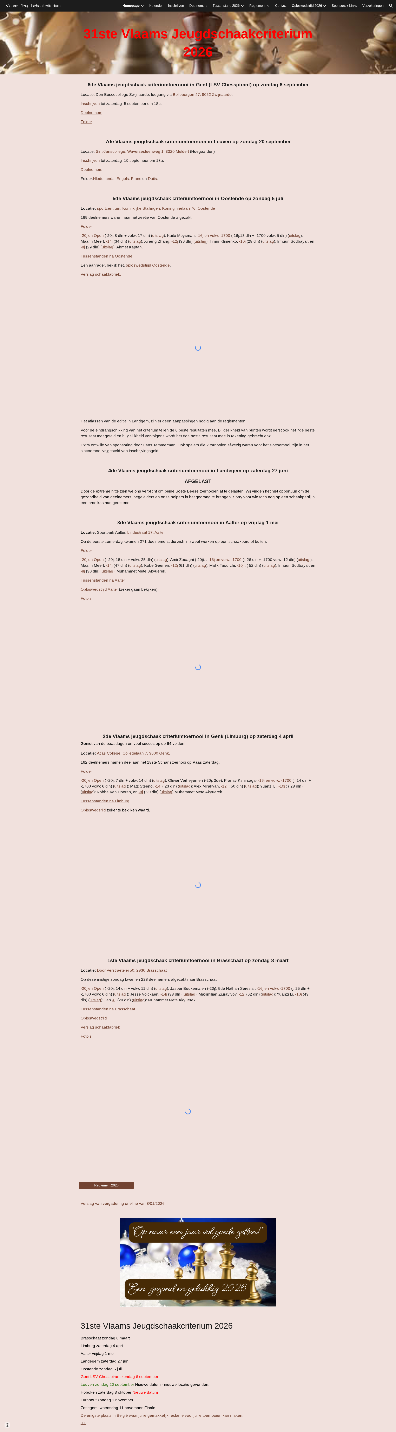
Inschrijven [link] (176, 5)
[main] (198, 43)
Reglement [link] (257, 5)
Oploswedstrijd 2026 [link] (307, 5)
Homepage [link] (131, 5)
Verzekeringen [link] (373, 5)
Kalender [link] (156, 5)
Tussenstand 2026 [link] (226, 5)
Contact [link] (280, 5)
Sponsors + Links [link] (344, 5)
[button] (391, 6)
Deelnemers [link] (198, 5)
